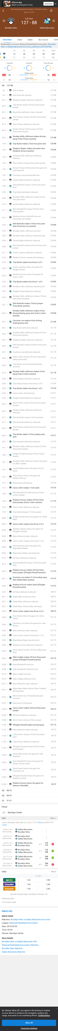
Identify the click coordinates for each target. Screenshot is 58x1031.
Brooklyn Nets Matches (12, 948)
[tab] (7, 39)
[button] (29, 85)
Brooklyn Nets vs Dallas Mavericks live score (30, 919)
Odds (4, 871)
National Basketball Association (23, 923)
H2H (4, 818)
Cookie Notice (44, 1015)
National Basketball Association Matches (20, 945)
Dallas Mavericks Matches (13, 952)
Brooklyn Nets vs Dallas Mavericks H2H (19, 941)
